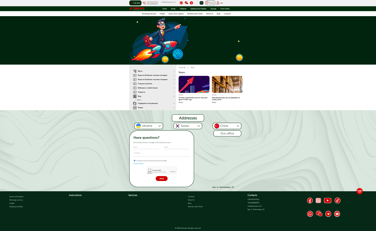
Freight (162, 14)
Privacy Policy (138, 163)
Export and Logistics (176, 14)
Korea (173, 9)
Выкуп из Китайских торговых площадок (152, 75)
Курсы (140, 71)
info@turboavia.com (168, 2)
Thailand (183, 9)
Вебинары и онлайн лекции (148, 88)
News (139, 100)
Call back (136, 3)
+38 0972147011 (152, 2)
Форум (140, 107)
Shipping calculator (16, 207)
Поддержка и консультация (148, 103)
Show (181, 102)
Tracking (211, 3)
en (201, 3)
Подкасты (141, 92)
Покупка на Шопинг (145, 84)
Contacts (227, 14)
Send (162, 179)
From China (225, 9)
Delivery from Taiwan (198, 9)
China (164, 9)
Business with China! (195, 14)
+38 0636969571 (152, 4)
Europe (213, 9)
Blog (218, 14)
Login (221, 3)
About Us (209, 14)
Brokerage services (149, 14)
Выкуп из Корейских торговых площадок (153, 79)
